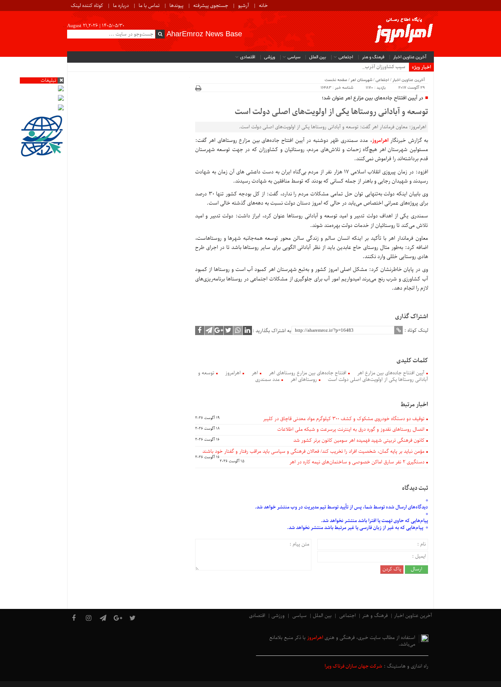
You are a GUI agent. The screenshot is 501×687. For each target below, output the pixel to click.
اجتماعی (346, 57)
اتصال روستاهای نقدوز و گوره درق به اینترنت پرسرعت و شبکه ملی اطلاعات (350, 429)
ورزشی (269, 57)
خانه (263, 5)
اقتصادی (247, 57)
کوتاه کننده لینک (87, 5)
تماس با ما (149, 5)
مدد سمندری (267, 379)
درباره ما (121, 5)
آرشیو (243, 5)
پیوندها (176, 5)
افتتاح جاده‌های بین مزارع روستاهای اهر (307, 373)
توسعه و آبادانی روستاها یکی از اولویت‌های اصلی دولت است (331, 112)
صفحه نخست (336, 80)
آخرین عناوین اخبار (410, 57)
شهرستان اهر (361, 80)
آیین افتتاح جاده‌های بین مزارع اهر (390, 373)
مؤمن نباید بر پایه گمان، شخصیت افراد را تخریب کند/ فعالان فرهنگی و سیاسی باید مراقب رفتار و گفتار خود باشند (313, 451)
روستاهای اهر (303, 379)
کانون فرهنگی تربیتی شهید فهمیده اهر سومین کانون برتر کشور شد (358, 440)
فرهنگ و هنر (373, 57)
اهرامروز (233, 373)
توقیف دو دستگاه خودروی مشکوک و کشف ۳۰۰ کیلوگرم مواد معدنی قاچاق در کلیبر (343, 418)
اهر (255, 373)
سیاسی (294, 57)
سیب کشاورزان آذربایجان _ (379, 66)
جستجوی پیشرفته (210, 5)
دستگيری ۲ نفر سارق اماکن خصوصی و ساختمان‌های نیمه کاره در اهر (356, 462)
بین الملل (317, 57)
